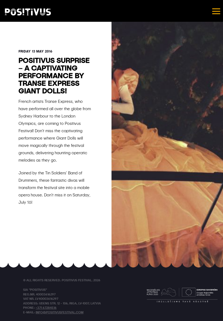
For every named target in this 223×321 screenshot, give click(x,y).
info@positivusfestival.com (59, 312)
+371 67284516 (46, 308)
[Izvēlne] (216, 11)
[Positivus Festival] (28, 12)
